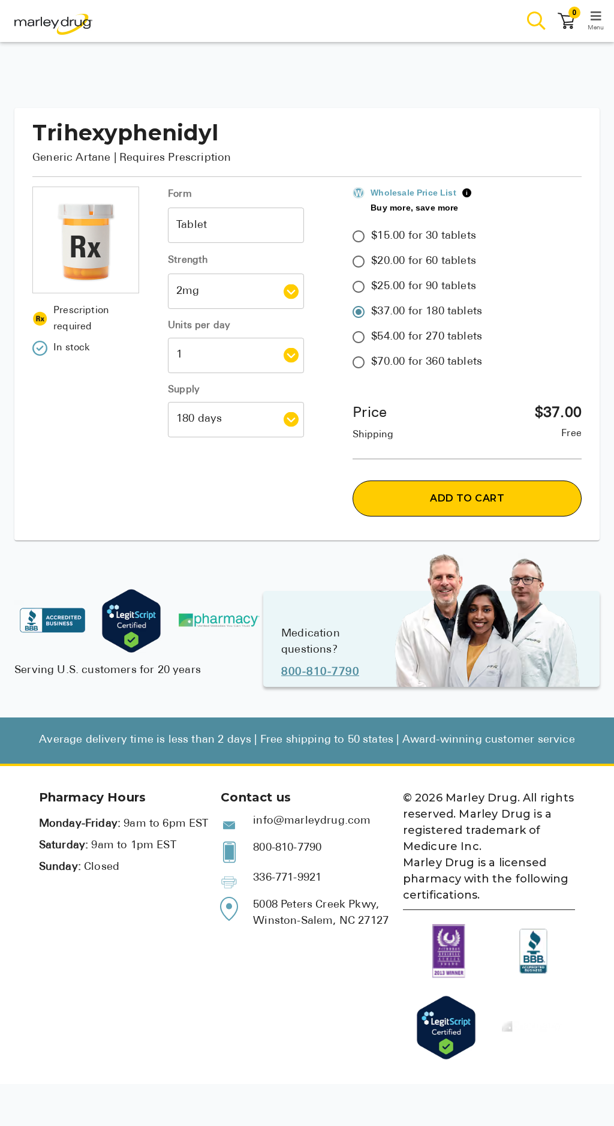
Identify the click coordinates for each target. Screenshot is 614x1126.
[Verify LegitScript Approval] (131, 620)
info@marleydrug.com (312, 821)
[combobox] (236, 225)
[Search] (537, 21)
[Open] (291, 291)
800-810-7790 (320, 672)
